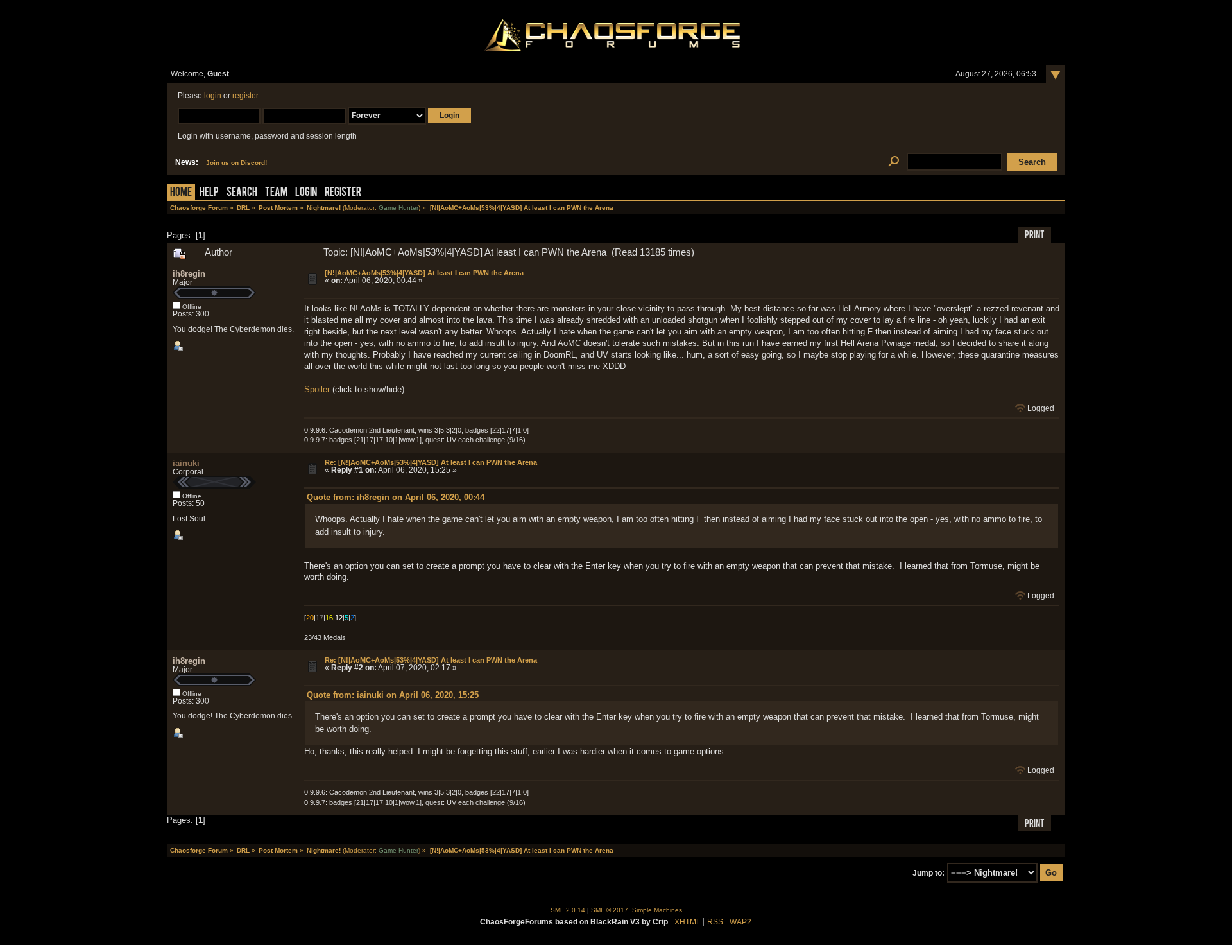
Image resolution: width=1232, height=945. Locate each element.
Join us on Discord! (236, 162)
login (212, 96)
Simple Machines (657, 910)
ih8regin (189, 274)
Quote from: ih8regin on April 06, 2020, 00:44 (395, 497)
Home (181, 193)
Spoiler (317, 389)
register (245, 96)
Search (242, 193)
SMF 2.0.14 (568, 910)
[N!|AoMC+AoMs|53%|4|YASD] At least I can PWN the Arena (424, 273)
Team (276, 193)
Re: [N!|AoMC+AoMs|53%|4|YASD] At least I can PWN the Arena (431, 462)
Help (209, 193)
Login (306, 193)
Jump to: (928, 873)
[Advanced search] (893, 162)
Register (343, 193)
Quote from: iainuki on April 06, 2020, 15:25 (393, 695)
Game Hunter (398, 207)
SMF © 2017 (609, 910)
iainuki (186, 463)
